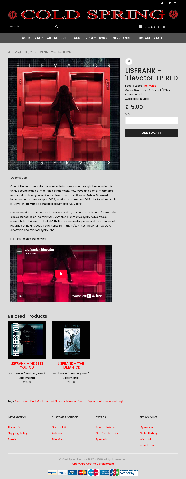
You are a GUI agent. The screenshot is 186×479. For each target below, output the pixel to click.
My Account (148, 427)
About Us (14, 427)
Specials (101, 439)
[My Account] (163, 3)
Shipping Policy (17, 433)
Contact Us (59, 427)
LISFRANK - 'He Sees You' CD (27, 365)
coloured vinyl (114, 401)
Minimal (71, 401)
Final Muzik (149, 86)
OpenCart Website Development (93, 464)
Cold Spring (31, 38)
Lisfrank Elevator (55, 401)
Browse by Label (151, 38)
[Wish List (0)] (170, 3)
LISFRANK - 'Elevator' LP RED (54, 52)
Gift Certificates (107, 433)
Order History (148, 433)
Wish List (145, 439)
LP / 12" (29, 52)
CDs (77, 38)
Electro (82, 401)
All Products (58, 38)
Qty (127, 114)
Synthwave (22, 401)
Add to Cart (151, 133)
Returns (57, 433)
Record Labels (105, 427)
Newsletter (147, 445)
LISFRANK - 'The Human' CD (71, 365)
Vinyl (90, 38)
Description (19, 177)
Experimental (96, 401)
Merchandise (123, 38)
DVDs (103, 38)
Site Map (58, 439)
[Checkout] (175, 3)
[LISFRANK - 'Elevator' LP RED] (64, 114)
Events (12, 439)
